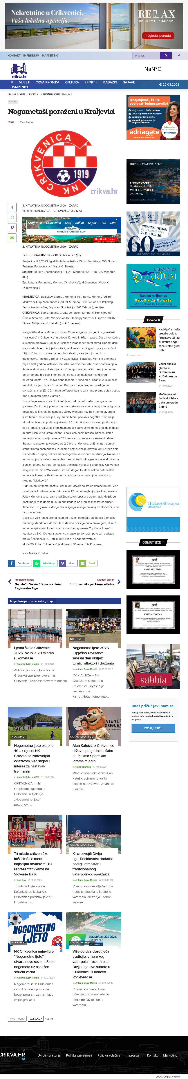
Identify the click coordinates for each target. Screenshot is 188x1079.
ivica (11, 122)
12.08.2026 (49, 777)
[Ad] (94, 26)
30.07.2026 (49, 977)
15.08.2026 (107, 669)
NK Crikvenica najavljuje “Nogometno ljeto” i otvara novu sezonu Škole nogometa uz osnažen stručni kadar (34, 961)
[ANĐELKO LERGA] (153, 569)
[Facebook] (179, 55)
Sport (12, 102)
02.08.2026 (107, 880)
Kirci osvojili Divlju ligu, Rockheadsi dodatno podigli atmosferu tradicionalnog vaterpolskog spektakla (93, 864)
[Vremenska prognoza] (162, 69)
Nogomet (77, 639)
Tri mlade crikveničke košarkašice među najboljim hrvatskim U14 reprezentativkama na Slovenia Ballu (33, 864)
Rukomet (18, 639)
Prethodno (18, 1019)
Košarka (18, 844)
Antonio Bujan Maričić (28, 664)
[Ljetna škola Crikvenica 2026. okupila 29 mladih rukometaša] (35, 628)
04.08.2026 (167, 412)
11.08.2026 (101, 767)
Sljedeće (35, 1019)
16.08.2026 (49, 664)
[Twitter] (23, 1059)
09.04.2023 (27, 121)
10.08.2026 (36, 880)
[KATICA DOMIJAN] (153, 614)
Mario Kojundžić (83, 767)
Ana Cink (21, 880)
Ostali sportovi (82, 736)
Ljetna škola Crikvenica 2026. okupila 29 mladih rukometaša (34, 653)
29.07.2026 (107, 983)
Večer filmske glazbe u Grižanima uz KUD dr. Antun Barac (168, 372)
